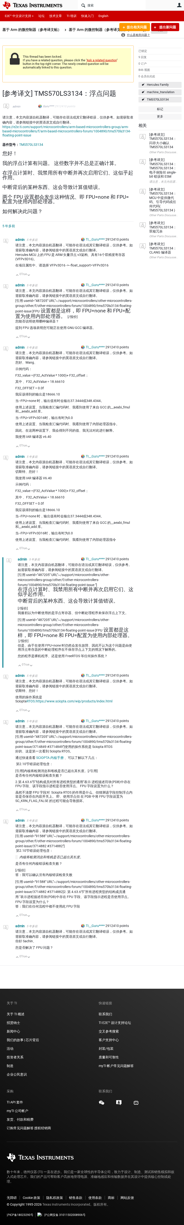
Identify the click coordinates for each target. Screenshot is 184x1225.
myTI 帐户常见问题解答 (116, 1066)
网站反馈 (127, 1198)
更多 (160, 116)
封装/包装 (106, 1048)
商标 (111, 1198)
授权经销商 (42, 1128)
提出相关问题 (137, 27)
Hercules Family (158, 84)
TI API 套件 (15, 1102)
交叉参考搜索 (109, 1031)
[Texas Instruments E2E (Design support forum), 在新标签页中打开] (119, 1104)
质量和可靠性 (109, 1057)
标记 (160, 109)
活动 (10, 1048)
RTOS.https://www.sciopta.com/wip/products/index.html (69, 701)
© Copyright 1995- (24, 1204)
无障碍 (12, 1198)
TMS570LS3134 (158, 99)
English (103, 16)
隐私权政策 (54, 1198)
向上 (17, 275)
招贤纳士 (13, 1023)
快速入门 (87, 16)
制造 (10, 1066)
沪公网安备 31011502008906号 (65, 1215)
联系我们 (105, 1014)
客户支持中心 (109, 1040)
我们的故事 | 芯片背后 (23, 1040)
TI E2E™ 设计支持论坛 (115, 1023)
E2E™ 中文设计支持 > (19, 16)
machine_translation (160, 92)
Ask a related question (102, 60)
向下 (29, 275)
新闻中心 (13, 1031)
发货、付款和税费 (20, 1119)
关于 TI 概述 (15, 1014)
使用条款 (95, 1198)
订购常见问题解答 (20, 1128)
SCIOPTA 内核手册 (50, 758)
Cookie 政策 (31, 1198)
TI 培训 (71, 16)
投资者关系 (15, 1057)
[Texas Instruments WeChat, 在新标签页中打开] (101, 1104)
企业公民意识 (17, 1074)
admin (16, 106)
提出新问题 (167, 27)
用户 (179, 5)
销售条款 (75, 1198)
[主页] (35, 5)
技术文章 (55, 16)
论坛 (41, 16)
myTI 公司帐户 (17, 1111)
